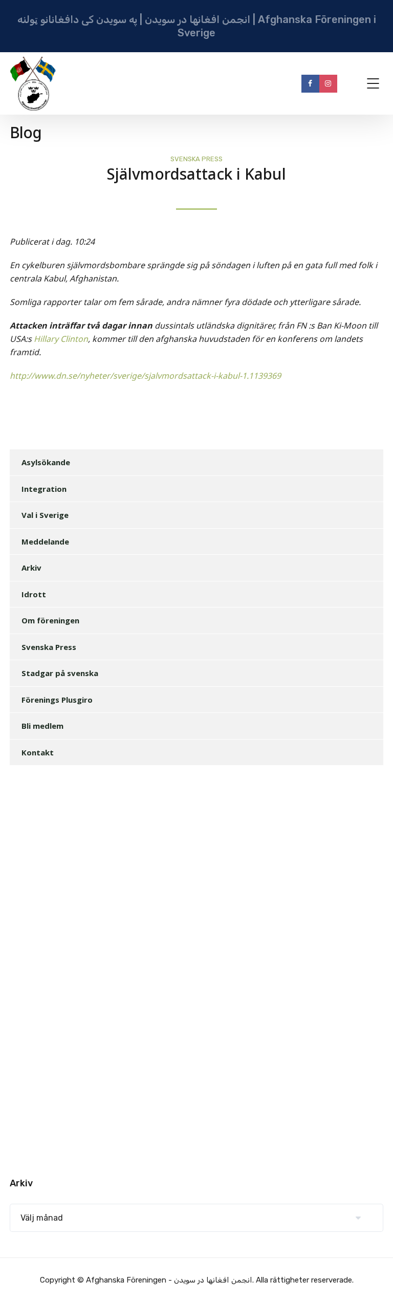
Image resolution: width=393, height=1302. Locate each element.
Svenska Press (196, 159)
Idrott (33, 594)
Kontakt (37, 752)
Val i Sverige (45, 515)
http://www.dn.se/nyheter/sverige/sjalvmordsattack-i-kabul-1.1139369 (145, 376)
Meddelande (45, 541)
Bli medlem (42, 726)
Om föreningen (50, 620)
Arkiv (31, 567)
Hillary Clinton (61, 339)
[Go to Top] (372, 1279)
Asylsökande (45, 462)
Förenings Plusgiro (57, 700)
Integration (44, 489)
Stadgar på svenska (59, 673)
